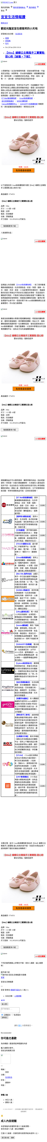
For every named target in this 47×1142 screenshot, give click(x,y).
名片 (7, 43)
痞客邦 (13, 990)
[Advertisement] (23, 262)
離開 (12, 1137)
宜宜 (2, 977)
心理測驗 (17, 996)
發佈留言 (4, 1017)
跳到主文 (4, 23)
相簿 (7, 38)
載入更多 (4, 1004)
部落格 (7, 41)
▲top (3, 1000)
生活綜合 (18, 34)
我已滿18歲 (5, 1137)
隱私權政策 (38, 1109)
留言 (18, 990)
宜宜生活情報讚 (13, 17)
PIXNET (10, 1109)
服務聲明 (23, 1111)
